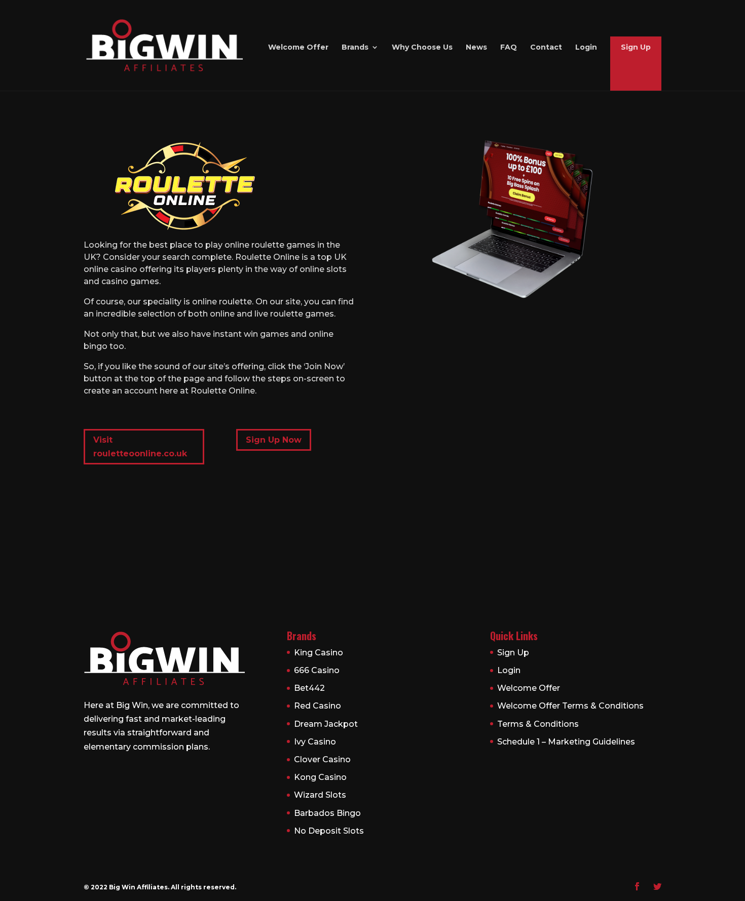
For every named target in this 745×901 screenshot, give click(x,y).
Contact (546, 48)
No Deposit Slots (329, 831)
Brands (355, 48)
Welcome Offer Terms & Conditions (570, 706)
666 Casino (317, 670)
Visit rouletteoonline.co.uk (140, 446)
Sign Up (636, 48)
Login (586, 48)
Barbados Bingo (327, 813)
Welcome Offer (298, 48)
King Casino (318, 652)
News (476, 48)
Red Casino (317, 706)
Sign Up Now (274, 440)
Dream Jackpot (326, 724)
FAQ (508, 48)
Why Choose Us (422, 48)
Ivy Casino (315, 742)
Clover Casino (322, 759)
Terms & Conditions (538, 724)
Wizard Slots (320, 795)
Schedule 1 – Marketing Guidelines (566, 742)
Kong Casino (320, 777)
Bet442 (309, 688)
